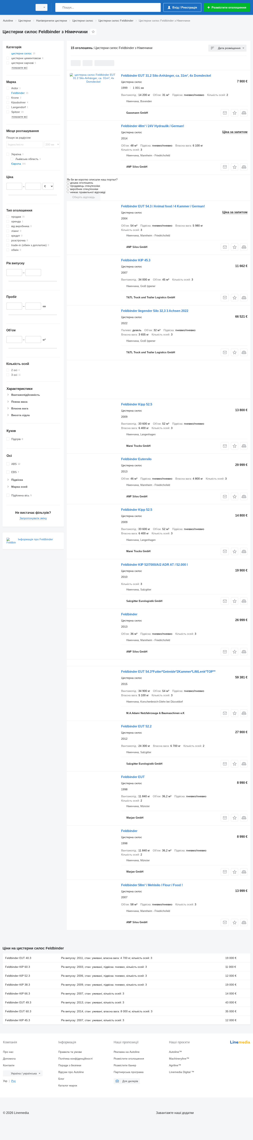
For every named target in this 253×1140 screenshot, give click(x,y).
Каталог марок (67, 1085)
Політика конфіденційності (75, 1058)
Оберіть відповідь (83, 197)
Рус (13, 1080)
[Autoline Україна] (17, 7)
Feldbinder (129, 614)
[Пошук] (59, 7)
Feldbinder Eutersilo (136, 459)
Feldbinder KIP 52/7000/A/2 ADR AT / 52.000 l (154, 564)
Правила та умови (70, 1051)
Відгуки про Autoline (71, 1072)
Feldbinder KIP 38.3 (17, 984)
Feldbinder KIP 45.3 (135, 260)
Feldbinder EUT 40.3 (18, 958)
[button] (234, 112)
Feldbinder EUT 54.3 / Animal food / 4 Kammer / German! (163, 206)
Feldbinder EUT (133, 777)
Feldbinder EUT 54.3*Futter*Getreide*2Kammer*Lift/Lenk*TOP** (168, 671)
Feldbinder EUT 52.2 (136, 726)
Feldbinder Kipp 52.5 (136, 404)
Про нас (8, 1051)
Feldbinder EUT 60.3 (18, 1011)
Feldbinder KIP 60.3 (17, 966)
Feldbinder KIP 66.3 (17, 993)
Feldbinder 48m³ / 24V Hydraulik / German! (152, 126)
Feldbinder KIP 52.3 (17, 975)
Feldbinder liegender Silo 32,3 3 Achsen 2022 (154, 311)
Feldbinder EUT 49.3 (18, 1002)
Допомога (9, 1058)
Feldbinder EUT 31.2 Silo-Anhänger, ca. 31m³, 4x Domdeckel (166, 75)
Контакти (8, 1065)
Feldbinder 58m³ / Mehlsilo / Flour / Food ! (152, 885)
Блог (61, 1078)
